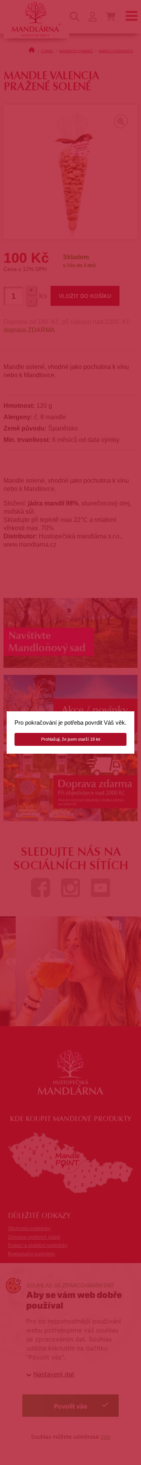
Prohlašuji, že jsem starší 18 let (70, 739)
